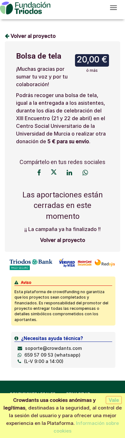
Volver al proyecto (32, 36)
